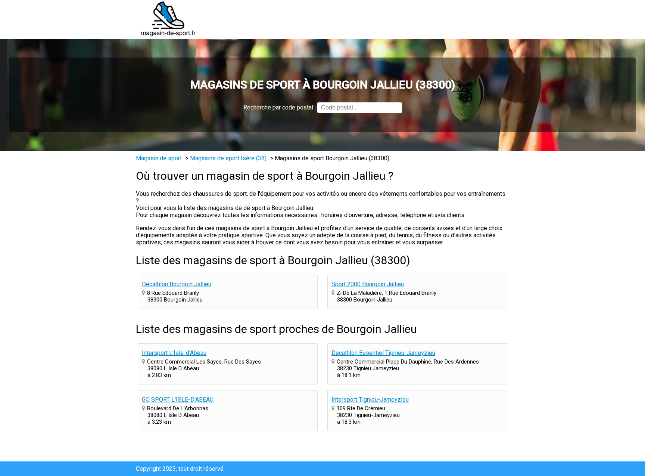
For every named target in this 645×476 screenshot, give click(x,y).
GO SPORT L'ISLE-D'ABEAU (178, 399)
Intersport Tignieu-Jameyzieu (370, 399)
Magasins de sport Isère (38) (228, 158)
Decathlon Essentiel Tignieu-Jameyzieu (383, 352)
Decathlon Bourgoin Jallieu (176, 284)
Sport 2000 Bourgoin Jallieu (367, 284)
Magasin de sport (159, 158)
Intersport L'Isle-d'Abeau (174, 352)
